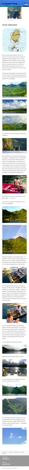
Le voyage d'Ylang (9, 3)
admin (11, 452)
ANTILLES (17, 452)
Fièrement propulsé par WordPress (9, 468)
